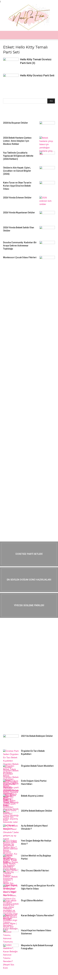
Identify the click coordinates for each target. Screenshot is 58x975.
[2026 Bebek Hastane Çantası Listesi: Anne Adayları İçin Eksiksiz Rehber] (47, 146)
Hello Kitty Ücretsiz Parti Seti (37, 75)
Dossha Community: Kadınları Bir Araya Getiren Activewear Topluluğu (20, 245)
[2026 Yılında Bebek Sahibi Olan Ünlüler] (47, 231)
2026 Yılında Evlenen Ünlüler (17, 197)
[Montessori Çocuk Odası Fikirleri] (47, 261)
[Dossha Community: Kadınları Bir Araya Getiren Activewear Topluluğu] (47, 246)
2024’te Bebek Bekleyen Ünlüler (36, 811)
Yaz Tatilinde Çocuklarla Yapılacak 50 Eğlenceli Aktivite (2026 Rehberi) (18, 155)
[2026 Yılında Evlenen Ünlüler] (47, 201)
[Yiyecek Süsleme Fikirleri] (29, 605)
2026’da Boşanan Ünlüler (15, 123)
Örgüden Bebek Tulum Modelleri (37, 766)
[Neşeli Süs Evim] (29, 17)
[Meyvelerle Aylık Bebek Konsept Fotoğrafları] (11, 949)
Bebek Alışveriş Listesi (32, 796)
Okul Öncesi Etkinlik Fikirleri (35, 870)
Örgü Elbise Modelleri (32, 900)
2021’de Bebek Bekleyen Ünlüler (37, 736)
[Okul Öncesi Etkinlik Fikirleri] (11, 874)
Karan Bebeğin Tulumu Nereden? (37, 915)
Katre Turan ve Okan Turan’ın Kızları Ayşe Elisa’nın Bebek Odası (17, 185)
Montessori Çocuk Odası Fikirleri (20, 257)
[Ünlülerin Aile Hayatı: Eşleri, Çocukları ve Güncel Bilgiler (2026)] (47, 171)
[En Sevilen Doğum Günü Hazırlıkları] (29, 579)
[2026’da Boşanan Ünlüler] (47, 126)
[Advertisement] (26, 318)
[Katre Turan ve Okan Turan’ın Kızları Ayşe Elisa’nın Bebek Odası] (47, 186)
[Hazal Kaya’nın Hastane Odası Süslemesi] (11, 934)
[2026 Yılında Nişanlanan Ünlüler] (47, 216)
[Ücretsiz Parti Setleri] (29, 553)
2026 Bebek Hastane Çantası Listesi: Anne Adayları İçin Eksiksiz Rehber (17, 141)
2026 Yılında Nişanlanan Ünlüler (19, 212)
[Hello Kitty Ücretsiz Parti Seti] (11, 79)
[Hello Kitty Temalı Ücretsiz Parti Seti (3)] (11, 63)
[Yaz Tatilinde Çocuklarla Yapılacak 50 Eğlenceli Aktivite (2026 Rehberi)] (47, 156)
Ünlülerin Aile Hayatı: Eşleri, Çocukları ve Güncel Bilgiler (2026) (17, 170)
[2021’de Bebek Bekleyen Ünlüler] (11, 739)
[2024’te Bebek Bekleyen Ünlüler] (11, 814)
